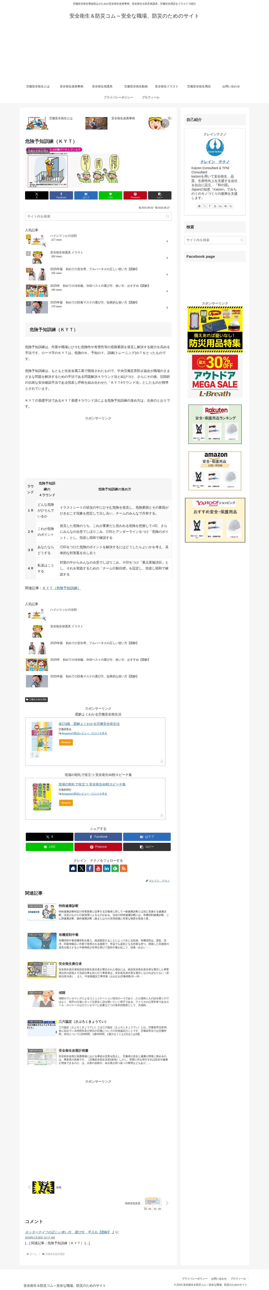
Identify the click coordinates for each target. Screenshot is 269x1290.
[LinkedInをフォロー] (106, 868)
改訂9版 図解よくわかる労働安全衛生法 (89, 724)
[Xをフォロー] (81, 868)
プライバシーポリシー (195, 1278)
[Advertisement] (134, 53)
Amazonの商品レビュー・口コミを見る (84, 733)
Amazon (66, 742)
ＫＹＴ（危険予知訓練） (61, 588)
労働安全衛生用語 (38, 699)
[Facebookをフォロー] (90, 868)
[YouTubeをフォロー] (98, 868)
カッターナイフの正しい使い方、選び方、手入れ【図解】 (68, 1232)
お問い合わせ (219, 1278)
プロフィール (238, 1278)
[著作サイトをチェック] (73, 868)
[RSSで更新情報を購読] (123, 868)
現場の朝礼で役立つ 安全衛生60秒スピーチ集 (92, 784)
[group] (54, 124)
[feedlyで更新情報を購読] (115, 868)
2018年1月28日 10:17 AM (40, 1237)
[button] (164, 123)
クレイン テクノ (215, 162)
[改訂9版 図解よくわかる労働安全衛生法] (42, 736)
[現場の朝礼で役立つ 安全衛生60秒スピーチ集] (42, 796)
